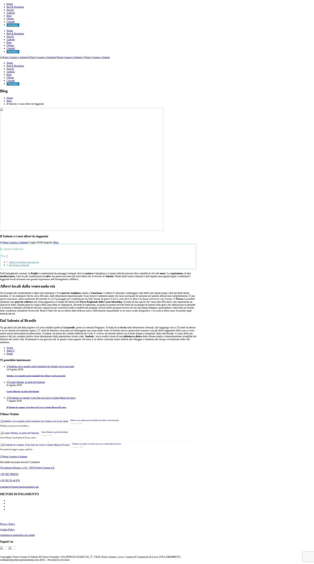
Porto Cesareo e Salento (15, 242)
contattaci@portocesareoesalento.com (19, 486)
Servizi (10, 10)
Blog (9, 15)
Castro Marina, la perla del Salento (23, 391)
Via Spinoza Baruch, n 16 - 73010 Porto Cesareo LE (27, 467)
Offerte (10, 18)
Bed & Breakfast (15, 7)
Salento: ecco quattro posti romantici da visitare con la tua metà (36, 376)
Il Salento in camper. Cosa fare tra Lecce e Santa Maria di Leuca (36, 407)
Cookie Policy (7, 529)
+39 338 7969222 (9, 474)
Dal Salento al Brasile (19, 265)
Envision (65, 559)
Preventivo (13, 25)
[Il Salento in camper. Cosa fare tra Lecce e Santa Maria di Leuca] (41, 397)
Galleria (11, 12)
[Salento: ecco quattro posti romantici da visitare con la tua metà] (40, 366)
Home (10, 4)
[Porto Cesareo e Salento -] (41, 57)
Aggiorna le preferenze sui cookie (17, 535)
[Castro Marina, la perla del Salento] (26, 382)
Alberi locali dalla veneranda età (24, 262)
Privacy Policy (7, 524)
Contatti (11, 21)
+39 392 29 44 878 (10, 480)
